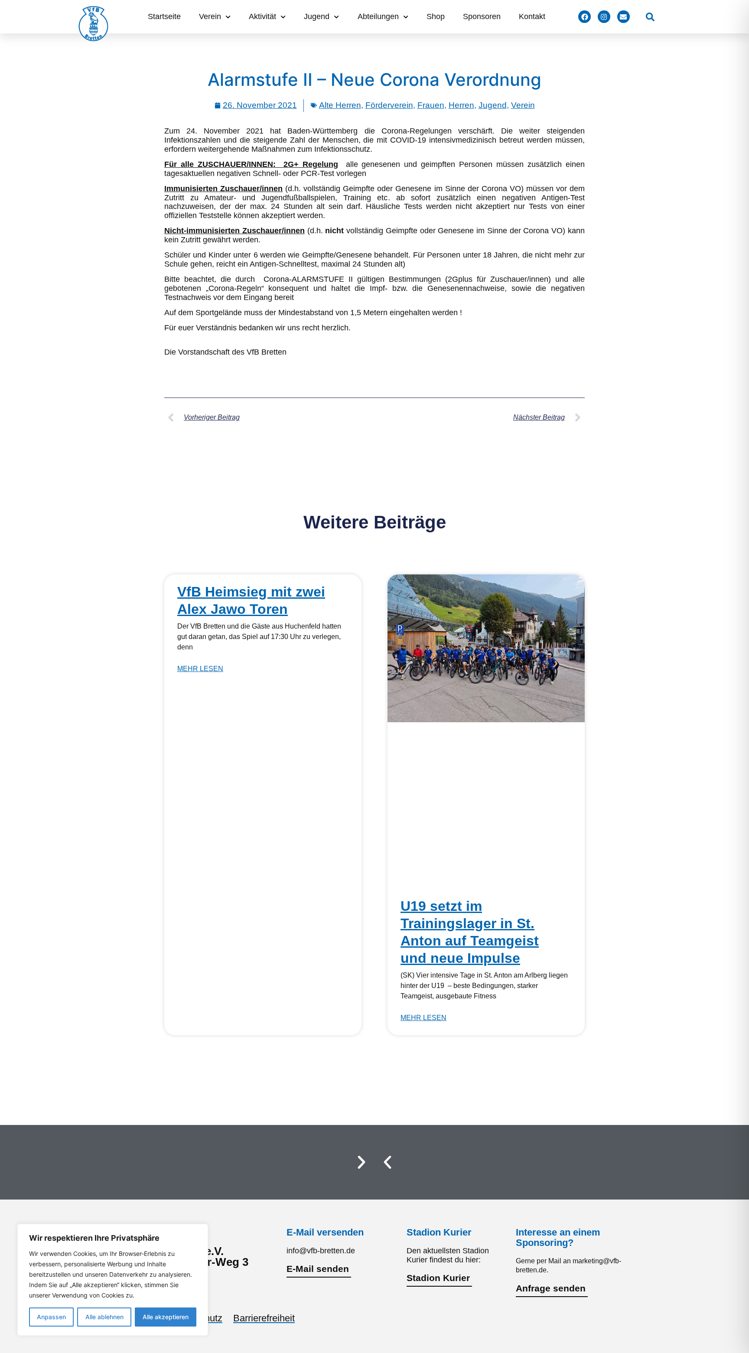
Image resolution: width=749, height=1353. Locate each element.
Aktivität (262, 16)
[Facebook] (584, 16)
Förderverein (389, 105)
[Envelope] (623, 16)
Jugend (316, 16)
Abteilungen (378, 16)
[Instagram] (604, 16)
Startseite (164, 16)
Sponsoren (482, 16)
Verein (210, 16)
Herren (461, 105)
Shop (436, 16)
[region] (112, 1280)
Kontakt (532, 16)
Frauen (430, 105)
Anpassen (51, 1316)
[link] (650, 16)
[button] (387, 1162)
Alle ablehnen (104, 1316)
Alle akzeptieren (166, 1316)
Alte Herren (340, 105)
